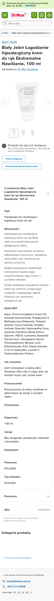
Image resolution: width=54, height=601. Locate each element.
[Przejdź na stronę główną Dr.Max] (18, 15)
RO (27, 592)
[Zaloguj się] (42, 15)
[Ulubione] (34, 15)
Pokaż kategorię (14, 158)
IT (31, 592)
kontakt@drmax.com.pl (18, 581)
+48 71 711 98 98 (16, 586)
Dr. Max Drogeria (28, 69)
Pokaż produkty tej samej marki (22, 166)
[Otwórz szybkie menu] (5, 15)
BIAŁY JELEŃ (9, 42)
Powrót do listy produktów (18, 557)
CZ (18, 592)
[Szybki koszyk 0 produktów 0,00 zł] (49, 15)
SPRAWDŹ (30, 5)
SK (23, 592)
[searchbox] (27, 23)
